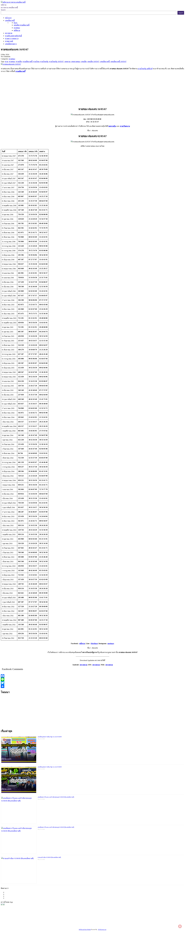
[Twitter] (92, 683)
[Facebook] (92, 676)
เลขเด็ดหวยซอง (80, 920)
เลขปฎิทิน (95, 923)
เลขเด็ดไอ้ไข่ (55, 923)
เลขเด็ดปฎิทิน (104, 923)
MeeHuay (94, 643)
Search (3, 10)
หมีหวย (82, 643)
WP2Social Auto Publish (85, 929)
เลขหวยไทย (90, 920)
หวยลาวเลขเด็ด (135, 920)
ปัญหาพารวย (112, 920)
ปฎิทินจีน (48, 926)
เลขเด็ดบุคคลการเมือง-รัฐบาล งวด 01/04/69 (50, 737)
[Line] (92, 679)
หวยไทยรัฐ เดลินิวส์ (145, 69)
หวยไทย (29, 920)
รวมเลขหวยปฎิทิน (23, 923)
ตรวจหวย (83, 665)
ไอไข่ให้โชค (40, 926)
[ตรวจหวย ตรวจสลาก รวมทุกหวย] (4, 904)
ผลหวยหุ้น (112, 126)
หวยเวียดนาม (125, 126)
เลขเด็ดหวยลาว (123, 920)
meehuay (111, 643)
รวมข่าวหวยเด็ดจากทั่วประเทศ (72, 923)
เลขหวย (55, 920)
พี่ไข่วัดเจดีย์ (153, 920)
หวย (40, 920)
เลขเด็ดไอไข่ (154, 923)
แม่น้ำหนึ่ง (113, 923)
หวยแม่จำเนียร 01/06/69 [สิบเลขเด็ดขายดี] (49, 857)
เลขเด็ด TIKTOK (58, 926)
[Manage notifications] (180, 926)
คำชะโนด (145, 920)
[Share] (92, 686)
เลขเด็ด (71, 920)
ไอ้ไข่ (26, 926)
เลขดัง (97, 920)
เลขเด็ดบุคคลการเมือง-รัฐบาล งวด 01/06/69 (50, 767)
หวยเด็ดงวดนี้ (20, 71)
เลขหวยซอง (63, 920)
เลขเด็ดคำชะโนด (43, 923)
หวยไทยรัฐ (21, 920)
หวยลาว (104, 920)
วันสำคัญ (121, 923)
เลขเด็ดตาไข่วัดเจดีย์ (141, 923)
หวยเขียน (33, 923)
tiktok (21, 926)
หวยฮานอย (129, 923)
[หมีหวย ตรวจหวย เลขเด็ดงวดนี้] (13, 2)
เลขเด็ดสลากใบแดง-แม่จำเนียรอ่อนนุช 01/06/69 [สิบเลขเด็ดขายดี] (56, 797)
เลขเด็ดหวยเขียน (165, 923)
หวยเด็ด (35, 920)
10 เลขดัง (31, 926)
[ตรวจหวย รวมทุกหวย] (2, 904)
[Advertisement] (92, 89)
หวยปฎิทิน (69, 926)
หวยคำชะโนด (163, 920)
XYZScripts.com (102, 929)
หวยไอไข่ (87, 923)
